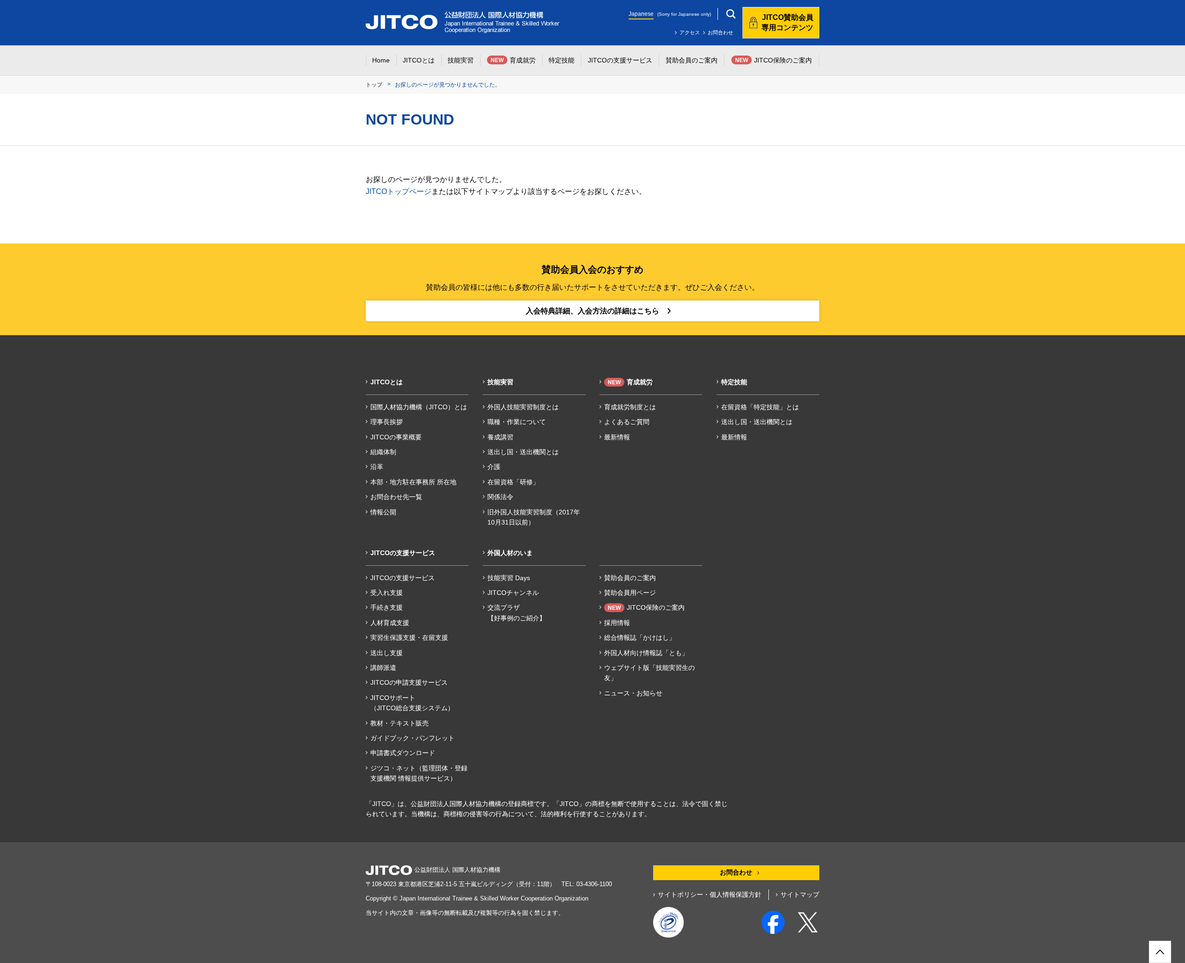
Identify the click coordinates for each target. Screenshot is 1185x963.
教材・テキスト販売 (399, 723)
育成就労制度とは (630, 407)
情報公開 (383, 512)
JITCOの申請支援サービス (409, 682)
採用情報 (617, 622)
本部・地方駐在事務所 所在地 (413, 482)
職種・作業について (516, 421)
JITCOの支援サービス (402, 578)
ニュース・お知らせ (633, 693)
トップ (374, 84)
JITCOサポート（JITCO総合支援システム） (412, 703)
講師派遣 (383, 667)
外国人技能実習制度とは (523, 407)
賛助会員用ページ (630, 592)
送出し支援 (386, 653)
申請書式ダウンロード (402, 753)
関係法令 (500, 496)
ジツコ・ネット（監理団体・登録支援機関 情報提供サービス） (419, 773)
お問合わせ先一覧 (396, 496)
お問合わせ (720, 32)
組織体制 (383, 452)
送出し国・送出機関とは (523, 452)
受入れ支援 (386, 592)
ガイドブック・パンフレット (412, 738)
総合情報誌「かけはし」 (639, 637)
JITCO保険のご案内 (646, 607)
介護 (493, 466)
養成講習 (500, 437)
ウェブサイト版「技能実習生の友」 (649, 673)
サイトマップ (799, 894)
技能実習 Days (508, 578)
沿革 (376, 466)
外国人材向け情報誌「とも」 (646, 653)
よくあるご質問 (626, 421)
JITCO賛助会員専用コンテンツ (787, 22)
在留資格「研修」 (513, 482)
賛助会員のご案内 (630, 578)
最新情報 (617, 437)
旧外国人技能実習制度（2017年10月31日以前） (533, 517)
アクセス (690, 32)
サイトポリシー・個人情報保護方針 (709, 894)
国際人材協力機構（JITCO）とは (418, 407)
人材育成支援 (389, 622)
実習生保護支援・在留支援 (409, 637)
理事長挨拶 (386, 421)
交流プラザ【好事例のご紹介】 (516, 612)
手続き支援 (386, 607)
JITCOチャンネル (513, 592)
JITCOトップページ (398, 191)
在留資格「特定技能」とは (760, 407)
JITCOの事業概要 (396, 437)
